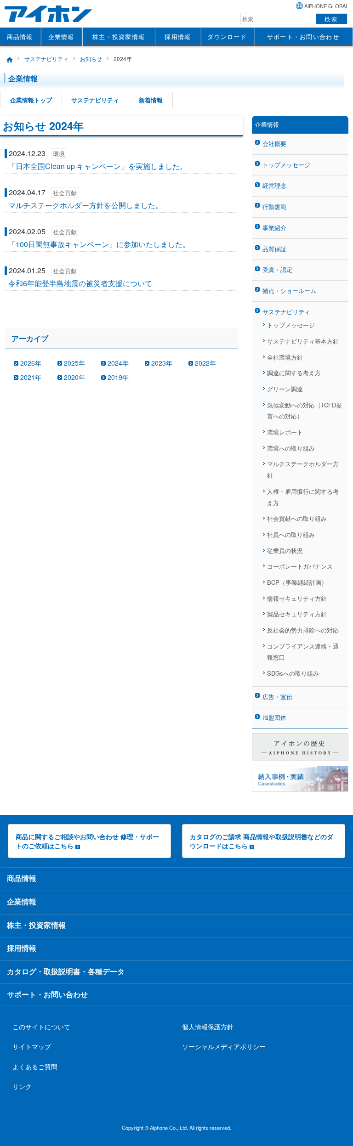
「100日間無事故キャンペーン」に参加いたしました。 (99, 244)
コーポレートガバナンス (300, 566)
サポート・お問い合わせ (303, 36)
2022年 (205, 362)
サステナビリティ (46, 58)
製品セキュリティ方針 (297, 614)
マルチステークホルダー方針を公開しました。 (85, 205)
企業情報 (61, 36)
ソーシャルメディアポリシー (224, 1046)
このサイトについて (41, 1026)
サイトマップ (31, 1046)
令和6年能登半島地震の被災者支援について (80, 283)
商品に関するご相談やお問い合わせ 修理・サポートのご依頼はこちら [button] (87, 841)
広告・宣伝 (277, 696)
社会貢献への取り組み (297, 518)
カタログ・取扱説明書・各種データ (66, 971)
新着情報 (151, 100)
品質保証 (274, 248)
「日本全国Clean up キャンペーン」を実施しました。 (97, 166)
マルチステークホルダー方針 (303, 469)
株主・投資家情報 (118, 36)
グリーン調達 (285, 388)
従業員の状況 (285, 550)
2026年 (30, 362)
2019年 (118, 377)
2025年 (74, 362)
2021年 (30, 377)
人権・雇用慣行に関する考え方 (303, 497)
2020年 (74, 377)
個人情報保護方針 (207, 1026)
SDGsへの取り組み (293, 673)
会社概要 (274, 143)
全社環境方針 (285, 357)
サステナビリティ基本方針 (303, 341)
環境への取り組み (291, 448)
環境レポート (285, 432)
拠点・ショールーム (289, 290)
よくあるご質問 (34, 1066)
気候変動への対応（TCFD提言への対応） (304, 411)
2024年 (118, 362)
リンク (22, 1086)
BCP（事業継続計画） (297, 582)
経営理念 (274, 185)
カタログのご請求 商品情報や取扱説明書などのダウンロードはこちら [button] (261, 841)
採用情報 (178, 36)
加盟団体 (274, 717)
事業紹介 (274, 227)
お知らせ (91, 58)
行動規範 (274, 206)
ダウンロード (227, 36)
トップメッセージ (286, 164)
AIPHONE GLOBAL (326, 6)
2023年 (161, 362)
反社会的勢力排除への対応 (303, 630)
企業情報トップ (31, 100)
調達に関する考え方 (294, 372)
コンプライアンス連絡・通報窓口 (303, 652)
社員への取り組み (291, 534)
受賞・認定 (277, 269)
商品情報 (20, 36)
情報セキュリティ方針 (297, 598)
